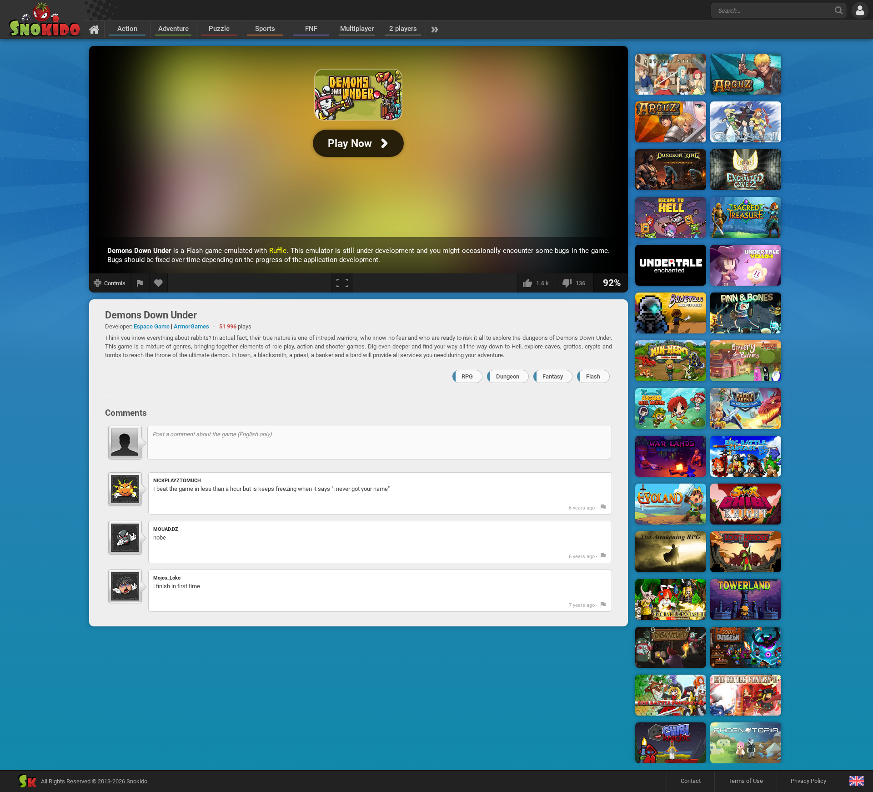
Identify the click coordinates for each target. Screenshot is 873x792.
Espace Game (152, 326)
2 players (403, 29)
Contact (691, 780)
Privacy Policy (808, 780)
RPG (467, 376)
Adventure (173, 29)
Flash (593, 376)
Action (127, 29)
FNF (311, 29)
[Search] (839, 10)
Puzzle (219, 29)
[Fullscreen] (342, 283)
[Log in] (860, 10)
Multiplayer (357, 29)
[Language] (856, 781)
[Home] (94, 29)
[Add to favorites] (159, 283)
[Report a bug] (140, 283)
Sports (265, 29)
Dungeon (507, 376)
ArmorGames (191, 326)
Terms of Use (745, 780)
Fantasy (552, 376)
